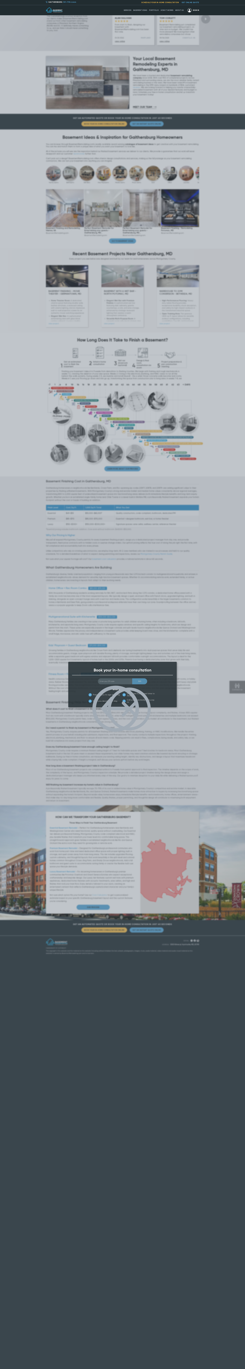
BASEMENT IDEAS (140, 10)
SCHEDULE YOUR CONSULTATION (160, 2)
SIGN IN (196, 10)
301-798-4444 (69, 2)
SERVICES (127, 10)
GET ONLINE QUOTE (190, 2)
